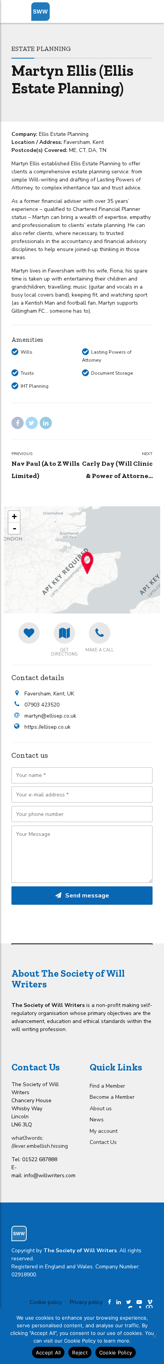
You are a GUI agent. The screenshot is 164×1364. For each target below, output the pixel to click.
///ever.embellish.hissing (39, 1146)
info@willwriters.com (50, 1175)
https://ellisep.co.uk (47, 727)
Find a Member (107, 1086)
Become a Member (112, 1097)
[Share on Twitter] (32, 423)
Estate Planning (41, 48)
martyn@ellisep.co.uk (50, 716)
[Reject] (154, 1336)
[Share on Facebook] (17, 423)
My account (103, 1131)
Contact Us (103, 1142)
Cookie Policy (115, 1352)
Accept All (48, 1352)
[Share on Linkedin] (46, 423)
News (97, 1119)
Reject (80, 1352)
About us (101, 1108)
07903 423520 (41, 704)
